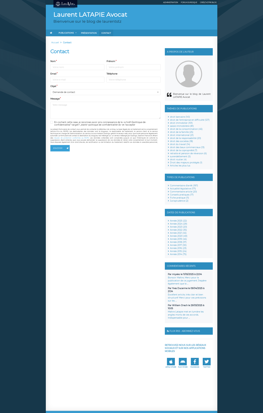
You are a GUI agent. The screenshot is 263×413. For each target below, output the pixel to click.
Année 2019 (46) (178, 239)
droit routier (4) (178, 159)
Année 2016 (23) (178, 248)
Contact (106, 33)
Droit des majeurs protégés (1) (186, 162)
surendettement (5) (180, 156)
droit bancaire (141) (180, 116)
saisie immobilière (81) (182, 126)
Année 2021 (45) (178, 233)
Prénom (111, 61)
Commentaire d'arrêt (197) (184, 185)
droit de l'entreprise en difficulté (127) (190, 120)
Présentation (89, 33)
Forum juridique (189, 2)
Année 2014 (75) (178, 254)
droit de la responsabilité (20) (185, 138)
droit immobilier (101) (181, 123)
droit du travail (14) (180, 144)
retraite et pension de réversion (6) (188, 153)
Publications (66, 33)
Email (53, 73)
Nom (53, 61)
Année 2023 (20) (178, 226)
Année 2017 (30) (178, 245)
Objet (53, 86)
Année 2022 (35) (178, 230)
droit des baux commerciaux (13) (187, 147)
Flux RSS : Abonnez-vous (185, 331)
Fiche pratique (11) (179, 197)
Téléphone (112, 73)
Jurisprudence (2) (179, 200)
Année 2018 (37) (178, 242)
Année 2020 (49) (178, 236)
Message (55, 98)
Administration (170, 2)
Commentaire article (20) (183, 191)
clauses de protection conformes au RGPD (71, 138)
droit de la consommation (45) (186, 129)
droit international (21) (182, 135)
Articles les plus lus (180, 165)
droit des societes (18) (181, 141)
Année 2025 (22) (178, 220)
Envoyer (57, 148)
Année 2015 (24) (178, 251)
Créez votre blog (208, 2)
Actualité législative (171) (183, 188)
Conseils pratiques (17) (182, 194)
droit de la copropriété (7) (183, 150)
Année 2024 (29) (178, 223)
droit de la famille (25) (181, 132)
